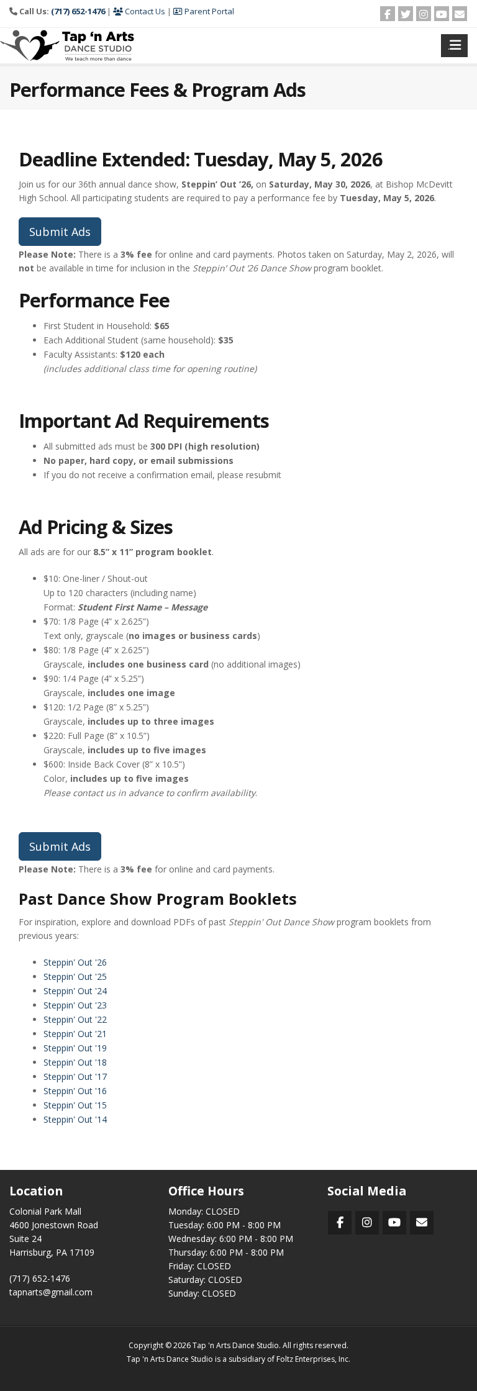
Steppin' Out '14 (75, 1119)
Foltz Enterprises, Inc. (313, 1359)
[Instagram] (423, 13)
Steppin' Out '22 (75, 1019)
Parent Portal (208, 11)
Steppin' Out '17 (75, 1076)
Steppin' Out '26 (75, 962)
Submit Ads (60, 231)
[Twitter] (405, 13)
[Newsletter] (459, 13)
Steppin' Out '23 (75, 1005)
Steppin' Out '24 (75, 991)
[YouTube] (441, 13)
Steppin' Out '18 (75, 1062)
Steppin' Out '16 (75, 1091)
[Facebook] (387, 13)
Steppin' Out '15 (75, 1105)
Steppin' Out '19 (75, 1048)
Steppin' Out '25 (75, 976)
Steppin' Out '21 (75, 1034)
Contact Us (144, 11)
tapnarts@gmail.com (51, 1292)
